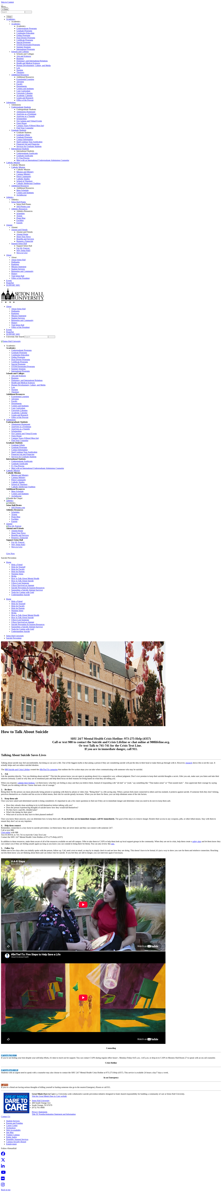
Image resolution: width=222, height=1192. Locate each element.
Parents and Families (14, 1123)
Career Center (11, 1125)
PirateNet (10, 283)
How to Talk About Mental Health (25, 578)
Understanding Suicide (20, 595)
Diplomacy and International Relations (32, 61)
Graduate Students (18, 130)
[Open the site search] (2, 5)
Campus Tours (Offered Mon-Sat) (30, 125)
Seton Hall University (15, 636)
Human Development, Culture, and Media (33, 65)
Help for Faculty (18, 569)
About (8, 255)
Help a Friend (16, 564)
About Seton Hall (18, 260)
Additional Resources (20, 75)
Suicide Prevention (13, 638)
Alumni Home (22, 234)
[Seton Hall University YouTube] (4, 1173)
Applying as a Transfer (25, 116)
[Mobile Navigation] (7, 7)
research (189, 763)
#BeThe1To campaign (49, 769)
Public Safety (11, 1137)
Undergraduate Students (21, 107)
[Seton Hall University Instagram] (3, 1185)
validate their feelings (26, 783)
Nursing (19, 70)
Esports (19, 223)
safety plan (196, 841)
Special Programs (23, 42)
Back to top (5, 1190)
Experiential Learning (25, 79)
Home (8, 562)
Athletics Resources (19, 209)
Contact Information (24, 139)
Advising (20, 82)
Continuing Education (25, 33)
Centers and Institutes (25, 88)
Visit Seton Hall (17, 276)
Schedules (20, 213)
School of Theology (24, 181)
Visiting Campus (13, 1135)
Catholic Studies (23, 179)
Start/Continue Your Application (29, 142)
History (14, 273)
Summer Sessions (23, 47)
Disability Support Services (17, 1139)
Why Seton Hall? (23, 250)
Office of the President (20, 278)
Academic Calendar (24, 95)
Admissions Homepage (25, 112)
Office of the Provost (24, 100)
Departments (21, 86)
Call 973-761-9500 (9, 1055)
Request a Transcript (24, 241)
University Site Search (15, 337)
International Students (20, 149)
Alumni (9, 225)
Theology (20, 72)
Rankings (15, 264)
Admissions (11, 102)
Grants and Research (24, 98)
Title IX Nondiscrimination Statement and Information (54, 1114)
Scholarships (21, 119)
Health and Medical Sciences (28, 63)
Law (18, 68)
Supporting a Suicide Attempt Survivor (27, 590)
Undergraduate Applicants (27, 153)
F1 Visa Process (22, 158)
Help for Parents (18, 571)
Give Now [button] (10, 553)
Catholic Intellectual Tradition (28, 183)
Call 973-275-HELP (9, 1070)
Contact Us (5, 1116)
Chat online (5, 832)
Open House (21, 123)
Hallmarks (15, 262)
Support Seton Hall (19, 243)
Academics (10, 19)
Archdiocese (21, 195)
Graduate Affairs (23, 135)
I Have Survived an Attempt (22, 585)
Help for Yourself (18, 567)
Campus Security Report (16, 1142)
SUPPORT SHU (13, 285)
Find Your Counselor (24, 128)
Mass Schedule (22, 190)
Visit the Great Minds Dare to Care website (49, 1096)
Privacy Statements (39, 1112)
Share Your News (23, 236)
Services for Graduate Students (28, 146)
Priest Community (23, 176)
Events (9, 280)
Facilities (20, 220)
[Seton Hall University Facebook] (4, 1154)
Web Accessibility (13, 1130)
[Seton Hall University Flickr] (3, 1179)
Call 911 (4, 1085)
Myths (13, 576)
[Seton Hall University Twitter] (4, 1161)
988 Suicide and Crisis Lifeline (17, 769)
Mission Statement (18, 267)
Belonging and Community (22, 271)
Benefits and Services (25, 239)
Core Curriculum (23, 91)
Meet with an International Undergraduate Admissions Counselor (42, 160)
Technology (11, 1128)
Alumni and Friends (19, 230)
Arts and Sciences (23, 56)
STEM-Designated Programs (28, 45)
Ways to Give (21, 253)
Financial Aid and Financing (27, 144)
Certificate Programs (24, 40)
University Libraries (24, 93)
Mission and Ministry (25, 172)
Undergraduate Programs (26, 28)
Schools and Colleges (20, 51)
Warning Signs (17, 574)
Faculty (19, 84)
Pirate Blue (20, 218)
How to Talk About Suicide (22, 581)
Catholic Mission (13, 162)
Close (9, 17)
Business (20, 58)
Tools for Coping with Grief (22, 592)
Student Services (18, 269)
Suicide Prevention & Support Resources (27, 588)
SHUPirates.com (23, 206)
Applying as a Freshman (26, 114)
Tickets (19, 216)
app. (113, 844)
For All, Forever (23, 248)
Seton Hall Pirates (18, 202)
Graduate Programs (24, 31)
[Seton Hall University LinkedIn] (3, 1167)
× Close (5, 9)
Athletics (9, 197)
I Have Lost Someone (20, 583)
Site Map (9, 1132)
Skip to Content (7, 2)
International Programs (25, 49)
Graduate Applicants (24, 156)
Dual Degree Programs (25, 38)
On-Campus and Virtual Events (29, 121)
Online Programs (23, 35)
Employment (11, 1144)
